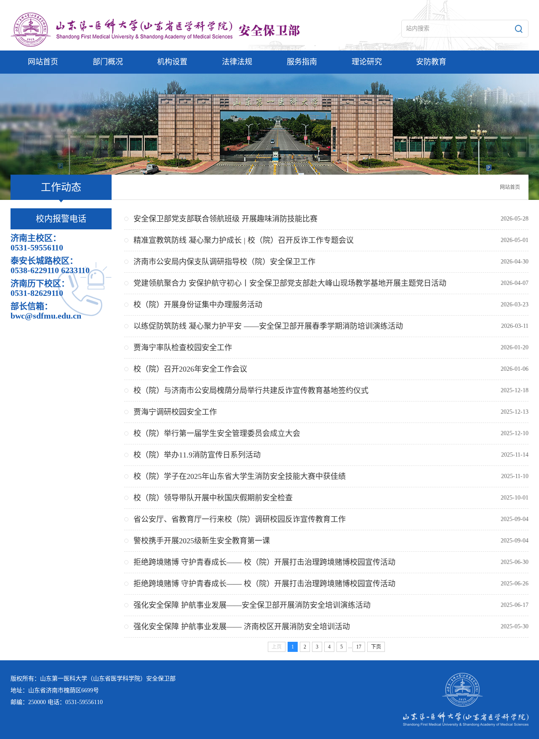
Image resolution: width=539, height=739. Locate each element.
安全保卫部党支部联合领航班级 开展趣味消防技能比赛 (225, 219)
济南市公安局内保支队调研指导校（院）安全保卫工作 (224, 262)
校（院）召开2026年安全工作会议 (190, 369)
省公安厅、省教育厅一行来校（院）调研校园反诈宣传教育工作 (239, 519)
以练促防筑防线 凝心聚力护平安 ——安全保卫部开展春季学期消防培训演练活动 (268, 326)
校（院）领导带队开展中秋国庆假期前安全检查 (213, 498)
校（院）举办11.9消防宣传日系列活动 (197, 455)
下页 (376, 647)
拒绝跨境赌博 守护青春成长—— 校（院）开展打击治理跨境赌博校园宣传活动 (264, 562)
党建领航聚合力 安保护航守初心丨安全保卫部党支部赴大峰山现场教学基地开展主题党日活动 (289, 283)
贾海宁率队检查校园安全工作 (182, 347)
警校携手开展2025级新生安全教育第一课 (201, 541)
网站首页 (510, 187)
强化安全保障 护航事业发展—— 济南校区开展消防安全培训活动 (241, 626)
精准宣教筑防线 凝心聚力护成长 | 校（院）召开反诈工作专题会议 (243, 240)
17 (358, 647)
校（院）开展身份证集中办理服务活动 (197, 304)
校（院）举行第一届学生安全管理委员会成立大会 (216, 433)
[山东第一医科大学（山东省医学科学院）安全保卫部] (179, 29)
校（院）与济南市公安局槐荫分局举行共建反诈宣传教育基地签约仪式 (250, 390)
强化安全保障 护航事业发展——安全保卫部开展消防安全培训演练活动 (252, 605)
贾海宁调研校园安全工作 (175, 412)
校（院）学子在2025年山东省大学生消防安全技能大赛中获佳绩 (239, 476)
